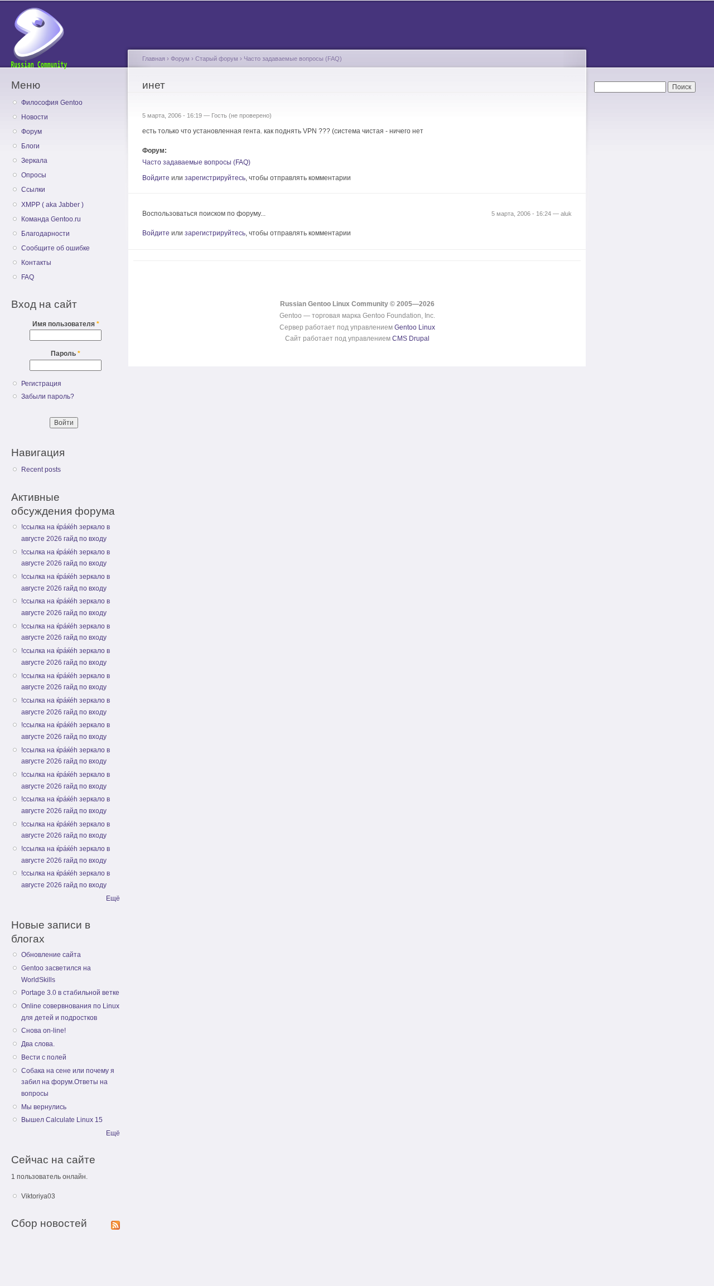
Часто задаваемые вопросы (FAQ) (293, 58)
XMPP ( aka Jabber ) (52, 205)
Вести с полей (43, 1057)
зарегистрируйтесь (215, 178)
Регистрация (41, 384)
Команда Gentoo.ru (51, 219)
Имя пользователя (65, 324)
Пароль (65, 353)
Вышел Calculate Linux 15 (62, 1120)
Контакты (36, 263)
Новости (34, 117)
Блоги (30, 146)
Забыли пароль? (47, 396)
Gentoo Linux (414, 327)
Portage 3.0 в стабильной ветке (70, 993)
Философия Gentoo (52, 103)
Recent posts (41, 469)
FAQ (27, 277)
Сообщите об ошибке (55, 248)
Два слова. (38, 1044)
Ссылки (33, 190)
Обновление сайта (51, 955)
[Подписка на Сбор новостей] (115, 1223)
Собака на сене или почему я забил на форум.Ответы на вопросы (67, 1082)
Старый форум (216, 58)
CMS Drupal (411, 338)
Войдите (156, 178)
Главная (153, 58)
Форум (31, 132)
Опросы (33, 175)
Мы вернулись (43, 1107)
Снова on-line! (43, 1030)
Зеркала (34, 161)
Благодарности (45, 234)
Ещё (113, 898)
